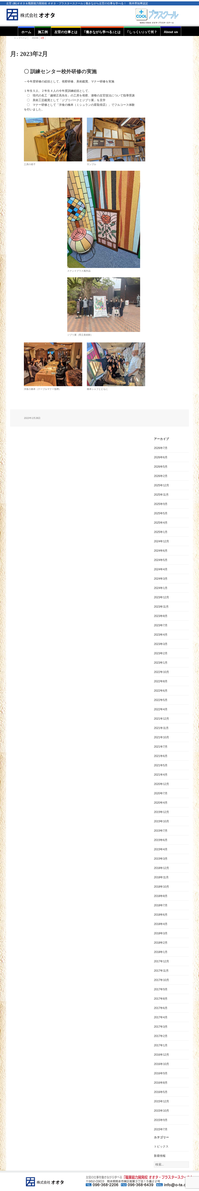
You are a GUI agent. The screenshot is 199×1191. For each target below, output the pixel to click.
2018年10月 (161, 886)
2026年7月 (161, 448)
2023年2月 (161, 653)
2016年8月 (161, 1082)
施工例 (43, 32)
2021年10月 (161, 737)
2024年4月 (161, 569)
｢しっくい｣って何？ (142, 32)
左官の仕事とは (66, 32)
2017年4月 (161, 1017)
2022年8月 (161, 681)
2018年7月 (161, 905)
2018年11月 (161, 877)
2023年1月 (161, 662)
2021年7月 (161, 746)
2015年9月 (161, 1120)
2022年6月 (161, 690)
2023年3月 (161, 644)
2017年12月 (161, 961)
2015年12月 (161, 1101)
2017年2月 (161, 1036)
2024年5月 (161, 560)
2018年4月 (161, 924)
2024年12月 (161, 541)
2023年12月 (161, 597)
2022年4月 (161, 709)
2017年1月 (161, 1045)
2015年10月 (161, 1110)
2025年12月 (161, 485)
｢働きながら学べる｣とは (102, 32)
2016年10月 (161, 1064)
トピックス (161, 1146)
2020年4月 (161, 802)
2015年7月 (161, 1129)
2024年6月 (161, 550)
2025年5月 (161, 513)
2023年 (35, 38)
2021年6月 (161, 756)
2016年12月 (161, 1054)
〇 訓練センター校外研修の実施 (60, 71)
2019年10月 (161, 821)
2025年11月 (161, 494)
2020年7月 (161, 793)
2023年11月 (161, 606)
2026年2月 (161, 476)
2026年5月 (161, 466)
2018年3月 (161, 933)
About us (171, 32)
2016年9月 (161, 1073)
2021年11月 (161, 728)
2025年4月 (161, 522)
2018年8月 (161, 896)
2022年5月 (161, 700)
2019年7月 (161, 830)
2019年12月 (161, 812)
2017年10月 (161, 980)
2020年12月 (161, 784)
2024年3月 (161, 578)
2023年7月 (161, 625)
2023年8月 (161, 616)
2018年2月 (161, 942)
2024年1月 (161, 588)
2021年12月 (161, 718)
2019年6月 (161, 840)
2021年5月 (161, 765)
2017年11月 (161, 970)
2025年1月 (161, 532)
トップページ (20, 38)
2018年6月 (161, 914)
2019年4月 (161, 849)
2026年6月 (161, 457)
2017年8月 (161, 998)
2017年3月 (161, 1026)
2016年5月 (161, 1092)
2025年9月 (161, 504)
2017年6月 (161, 1008)
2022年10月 (161, 672)
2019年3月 (161, 858)
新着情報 (160, 1155)
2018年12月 (161, 868)
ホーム (26, 32)
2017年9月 (161, 989)
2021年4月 (161, 774)
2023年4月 (161, 634)
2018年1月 (161, 952)
